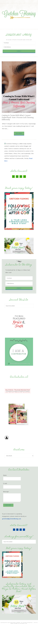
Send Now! (8, 505)
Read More (19, 133)
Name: (5, 475)
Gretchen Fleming (19, 14)
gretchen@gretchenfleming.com (11, 518)
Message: (6, 491)
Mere (12, 623)
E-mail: (5, 483)
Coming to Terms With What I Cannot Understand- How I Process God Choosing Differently (18, 117)
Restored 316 (23, 623)
